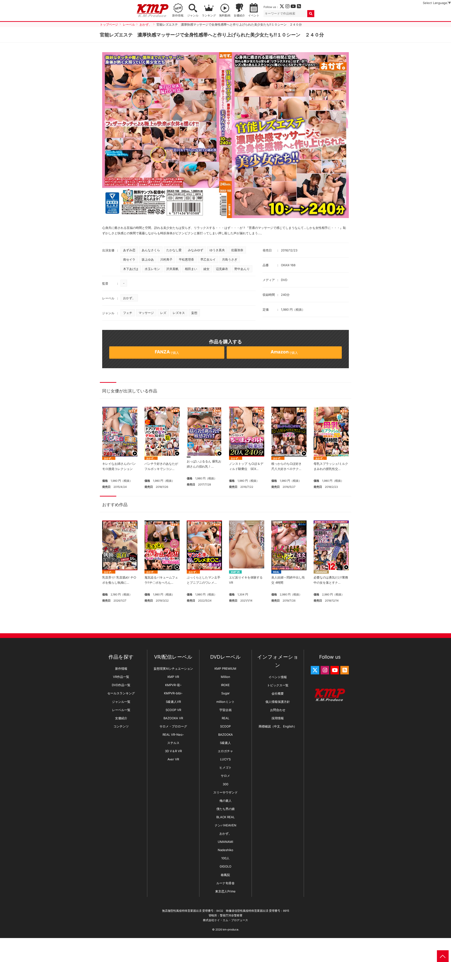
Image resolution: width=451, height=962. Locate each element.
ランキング (209, 15)
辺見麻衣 (222, 269)
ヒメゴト (225, 767)
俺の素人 (225, 800)
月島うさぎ (229, 259)
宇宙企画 (225, 710)
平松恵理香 (186, 259)
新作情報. (178, 15)
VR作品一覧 (121, 677)
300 (225, 784)
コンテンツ (121, 726)
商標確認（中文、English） (278, 726)
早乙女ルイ (208, 259)
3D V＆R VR (173, 751)
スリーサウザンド (225, 792)
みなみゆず (195, 250)
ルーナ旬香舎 (225, 883)
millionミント (225, 702)
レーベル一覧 (121, 710)
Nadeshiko (225, 850)
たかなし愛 (174, 250)
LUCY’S (225, 759)
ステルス (173, 743)
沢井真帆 (172, 269)
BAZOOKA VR (173, 718)
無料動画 (224, 15)
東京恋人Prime (225, 891)
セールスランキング (121, 693)
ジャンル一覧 (121, 702)
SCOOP (225, 726)
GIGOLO (225, 866)
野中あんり (242, 269)
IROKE (225, 685)
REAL (276, 572)
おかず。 (129, 298)
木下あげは (130, 269)
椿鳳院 (225, 875)
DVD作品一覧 (121, 685)
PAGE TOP (443, 956)
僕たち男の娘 (225, 809)
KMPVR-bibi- (173, 693)
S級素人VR (173, 702)
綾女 (206, 269)
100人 (225, 858)
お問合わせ (277, 710)
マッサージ (146, 313)
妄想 (194, 313)
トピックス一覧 (277, 685)
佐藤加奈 (237, 250)
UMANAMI (321, 572)
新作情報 (121, 668)
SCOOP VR (173, 710)
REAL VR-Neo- (173, 734)
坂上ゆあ (148, 259)
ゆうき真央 (217, 250)
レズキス (179, 313)
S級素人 (225, 743)
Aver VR (173, 759)
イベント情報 (277, 677)
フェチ (127, 313)
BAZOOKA (225, 734)
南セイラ (129, 259)
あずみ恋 (129, 250)
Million (225, 677)
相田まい (191, 269)
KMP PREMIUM (225, 668)
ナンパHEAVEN (225, 825)
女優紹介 (239, 15)
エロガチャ (225, 751)
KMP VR (235, 572)
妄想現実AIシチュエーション (173, 668)
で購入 (167, 352)
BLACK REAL (225, 817)
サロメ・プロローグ (173, 726)
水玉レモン (152, 269)
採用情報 (278, 718)
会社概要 (278, 693)
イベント (253, 15)
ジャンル (192, 15)
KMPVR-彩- (173, 685)
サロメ (225, 776)
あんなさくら (151, 250)
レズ (163, 313)
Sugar (225, 693)
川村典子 (166, 259)
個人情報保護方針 (277, 702)
